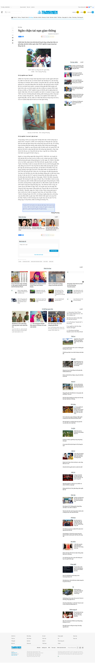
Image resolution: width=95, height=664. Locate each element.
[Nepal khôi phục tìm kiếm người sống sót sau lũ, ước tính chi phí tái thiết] (68, 364)
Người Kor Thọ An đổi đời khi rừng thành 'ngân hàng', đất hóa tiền (79, 340)
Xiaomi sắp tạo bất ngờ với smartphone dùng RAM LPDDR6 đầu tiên (78, 568)
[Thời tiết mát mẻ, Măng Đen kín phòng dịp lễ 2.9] (68, 433)
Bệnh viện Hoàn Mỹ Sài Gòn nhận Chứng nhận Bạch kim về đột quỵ (73, 553)
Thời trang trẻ (80, 17)
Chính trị (15, 17)
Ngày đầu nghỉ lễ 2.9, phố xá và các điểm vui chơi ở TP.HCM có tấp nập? (72, 484)
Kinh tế (27, 17)
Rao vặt (75, 638)
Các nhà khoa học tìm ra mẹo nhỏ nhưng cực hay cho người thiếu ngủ (72, 558)
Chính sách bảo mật (61, 647)
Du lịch (47, 17)
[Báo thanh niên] (47, 12)
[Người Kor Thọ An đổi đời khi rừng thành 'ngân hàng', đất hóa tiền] (68, 341)
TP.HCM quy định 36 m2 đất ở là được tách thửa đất (73, 353)
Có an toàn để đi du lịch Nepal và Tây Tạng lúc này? (73, 445)
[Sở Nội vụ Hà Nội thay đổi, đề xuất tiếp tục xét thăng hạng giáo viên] (68, 500)
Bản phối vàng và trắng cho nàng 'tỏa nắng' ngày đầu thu (72, 626)
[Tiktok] (91, 7)
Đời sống (31, 17)
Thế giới (23, 17)
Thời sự (19, 17)
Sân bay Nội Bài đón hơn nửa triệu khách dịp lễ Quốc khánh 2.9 (79, 385)
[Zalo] (93, 7)
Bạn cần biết (23, 7)
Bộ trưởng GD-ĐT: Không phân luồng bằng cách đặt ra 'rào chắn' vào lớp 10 (72, 507)
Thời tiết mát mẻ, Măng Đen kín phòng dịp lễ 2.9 (78, 432)
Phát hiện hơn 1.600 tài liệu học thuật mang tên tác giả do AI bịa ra (73, 581)
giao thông (46, 261)
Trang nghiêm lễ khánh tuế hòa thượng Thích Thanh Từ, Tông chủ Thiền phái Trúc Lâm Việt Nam (78, 410)
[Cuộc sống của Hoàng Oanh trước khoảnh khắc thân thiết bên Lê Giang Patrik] (68, 456)
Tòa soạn (54, 647)
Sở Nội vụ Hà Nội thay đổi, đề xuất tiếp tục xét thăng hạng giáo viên (79, 499)
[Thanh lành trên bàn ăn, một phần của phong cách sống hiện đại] (68, 615)
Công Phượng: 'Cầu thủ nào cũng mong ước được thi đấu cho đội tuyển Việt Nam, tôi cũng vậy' (73, 535)
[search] (13, 12)
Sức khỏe (36, 17)
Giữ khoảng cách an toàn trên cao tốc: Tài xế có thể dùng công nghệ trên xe (73, 599)
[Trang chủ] (12, 17)
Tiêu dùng (74, 17)
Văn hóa (52, 17)
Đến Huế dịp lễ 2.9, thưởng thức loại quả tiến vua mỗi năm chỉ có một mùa (72, 422)
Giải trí (55, 17)
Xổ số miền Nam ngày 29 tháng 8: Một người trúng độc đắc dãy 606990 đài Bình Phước (72, 417)
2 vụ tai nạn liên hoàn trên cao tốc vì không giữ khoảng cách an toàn (73, 348)
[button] (12, 28)
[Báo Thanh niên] (16, 647)
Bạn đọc (75, 636)
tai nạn (20, 261)
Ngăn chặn (51, 261)
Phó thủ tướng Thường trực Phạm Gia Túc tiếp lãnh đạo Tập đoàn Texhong (73, 398)
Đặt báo (38, 647)
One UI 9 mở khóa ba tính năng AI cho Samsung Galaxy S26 (71, 576)
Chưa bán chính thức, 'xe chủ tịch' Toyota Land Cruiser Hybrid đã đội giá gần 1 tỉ (73, 603)
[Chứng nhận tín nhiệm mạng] (63, 658)
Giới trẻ (39, 17)
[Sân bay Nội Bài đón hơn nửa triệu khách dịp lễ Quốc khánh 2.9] (68, 387)
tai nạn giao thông (26, 261)
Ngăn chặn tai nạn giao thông (36, 261)
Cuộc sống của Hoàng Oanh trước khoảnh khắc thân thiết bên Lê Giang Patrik (78, 455)
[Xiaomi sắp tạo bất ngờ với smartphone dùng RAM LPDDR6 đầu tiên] (68, 569)
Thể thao (59, 17)
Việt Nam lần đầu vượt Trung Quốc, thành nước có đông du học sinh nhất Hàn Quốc (73, 511)
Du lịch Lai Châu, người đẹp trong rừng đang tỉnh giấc (72, 440)
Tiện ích (28, 7)
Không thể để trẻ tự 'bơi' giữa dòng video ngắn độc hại (73, 489)
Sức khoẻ (29, 638)
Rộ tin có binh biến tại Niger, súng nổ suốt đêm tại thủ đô (73, 375)
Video (70, 17)
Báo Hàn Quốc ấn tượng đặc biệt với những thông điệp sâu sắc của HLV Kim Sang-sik (78, 523)
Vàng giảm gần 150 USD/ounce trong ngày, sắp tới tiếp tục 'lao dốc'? (73, 393)
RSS (49, 647)
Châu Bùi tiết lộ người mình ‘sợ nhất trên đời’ (73, 467)
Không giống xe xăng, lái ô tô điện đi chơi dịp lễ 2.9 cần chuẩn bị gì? (78, 591)
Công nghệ (64, 17)
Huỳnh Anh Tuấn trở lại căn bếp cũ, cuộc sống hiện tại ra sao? (73, 463)
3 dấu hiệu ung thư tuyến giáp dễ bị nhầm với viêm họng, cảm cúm (78, 546)
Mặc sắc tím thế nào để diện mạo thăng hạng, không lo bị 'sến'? (73, 621)
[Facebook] (89, 7)
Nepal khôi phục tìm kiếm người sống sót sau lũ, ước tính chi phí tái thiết (78, 363)
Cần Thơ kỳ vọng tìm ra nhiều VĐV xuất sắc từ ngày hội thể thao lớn (73, 529)
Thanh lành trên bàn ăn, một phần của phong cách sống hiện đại (78, 614)
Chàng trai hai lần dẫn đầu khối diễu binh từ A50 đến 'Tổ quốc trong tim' (78, 476)
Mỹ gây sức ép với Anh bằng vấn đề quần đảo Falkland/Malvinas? (72, 371)
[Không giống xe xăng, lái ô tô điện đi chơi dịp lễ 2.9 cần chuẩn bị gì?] (68, 592)
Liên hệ (32, 7)
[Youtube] (87, 7)
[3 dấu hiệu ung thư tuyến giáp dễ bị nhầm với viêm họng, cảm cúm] (68, 547)
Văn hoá (44, 638)
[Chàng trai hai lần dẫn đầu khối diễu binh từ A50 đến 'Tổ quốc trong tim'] (68, 477)
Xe (67, 17)
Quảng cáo (44, 647)
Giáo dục (44, 17)
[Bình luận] (12, 38)
